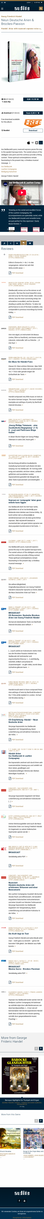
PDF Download (17, 273)
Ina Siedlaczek (6, 166)
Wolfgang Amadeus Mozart (7, 1154)
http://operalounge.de (18, 816)
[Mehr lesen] (24, 268)
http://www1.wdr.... (17, 610)
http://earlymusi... (16, 685)
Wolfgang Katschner (9, 172)
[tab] (4, 243)
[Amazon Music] (33, 142)
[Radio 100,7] (3, 961)
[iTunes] (37, 142)
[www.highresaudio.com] (3, 254)
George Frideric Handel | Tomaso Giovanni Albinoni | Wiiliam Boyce (22, 1103)
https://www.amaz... (29, 359)
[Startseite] (22, 8)
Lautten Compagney (9, 169)
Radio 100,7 (13, 961)
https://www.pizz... (17, 931)
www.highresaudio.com (19, 255)
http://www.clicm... (24, 542)
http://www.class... (24, 330)
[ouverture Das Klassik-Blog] (3, 455)
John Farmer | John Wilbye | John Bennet (33, 1156)
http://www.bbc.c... (24, 849)
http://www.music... (17, 286)
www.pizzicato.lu (16, 928)
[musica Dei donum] (3, 282)
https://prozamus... (17, 995)
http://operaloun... (17, 819)
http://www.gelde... (17, 497)
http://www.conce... (17, 880)
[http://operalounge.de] (3, 816)
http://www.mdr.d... (17, 717)
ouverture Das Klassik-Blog (21, 455)
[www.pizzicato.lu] (3, 928)
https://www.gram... (17, 392)
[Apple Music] (29, 142)
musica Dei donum (16, 283)
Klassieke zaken (16, 992)
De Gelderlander (16, 494)
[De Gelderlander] (3, 494)
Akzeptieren (17, 1218)
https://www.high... (17, 258)
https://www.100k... (17, 964)
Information (26, 1218)
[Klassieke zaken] (3, 992)
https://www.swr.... (17, 422)
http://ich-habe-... (16, 458)
